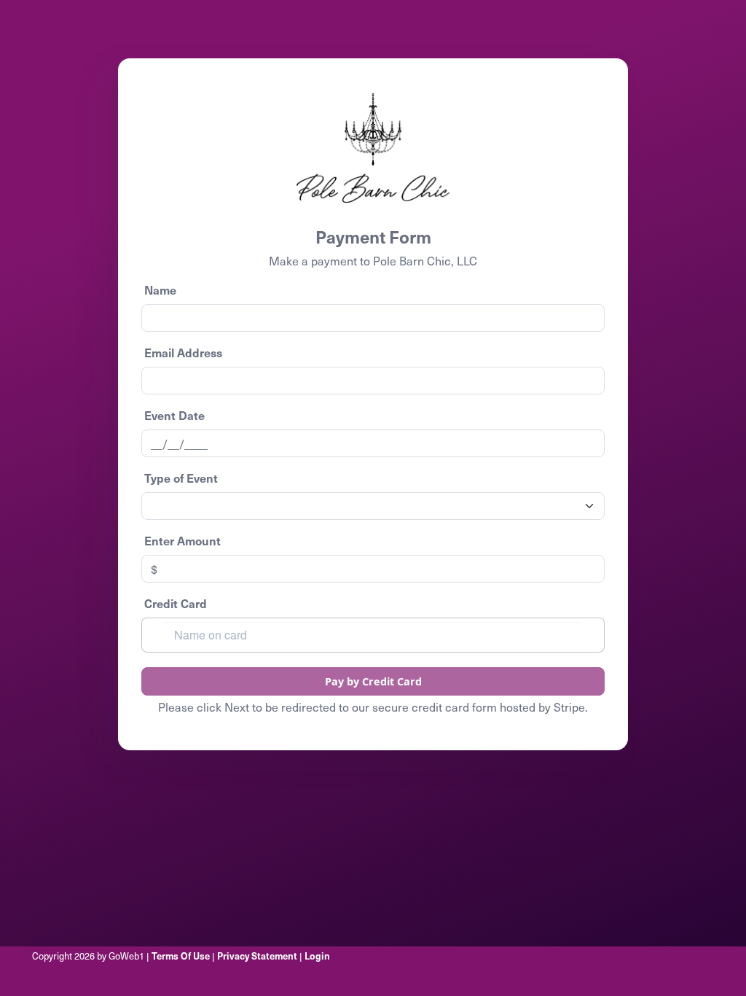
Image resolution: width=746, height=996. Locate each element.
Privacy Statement (257, 955)
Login (317, 955)
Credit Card (175, 603)
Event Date (174, 415)
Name (160, 289)
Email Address (183, 352)
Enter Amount (182, 540)
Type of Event (181, 478)
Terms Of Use (181, 955)
